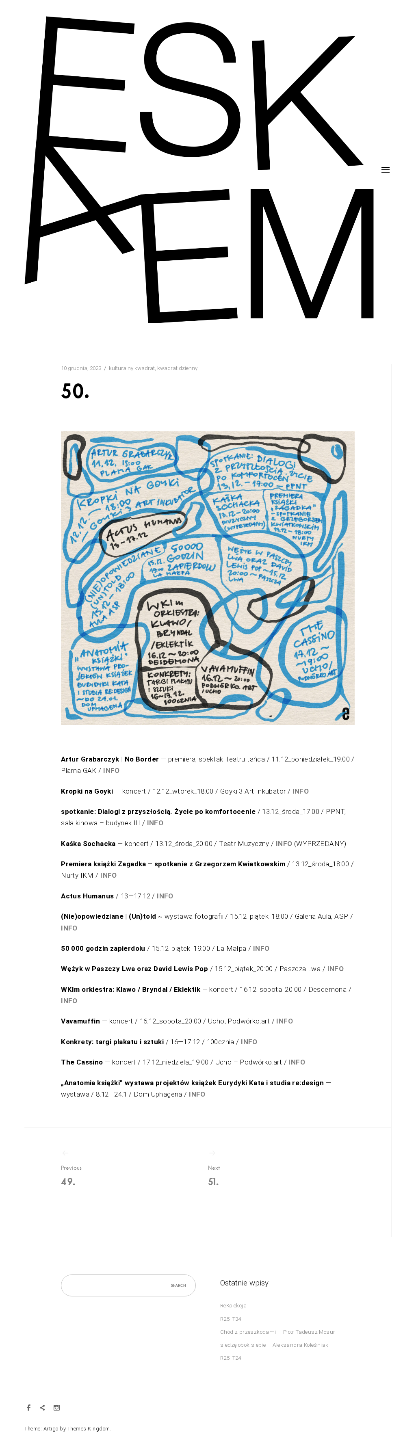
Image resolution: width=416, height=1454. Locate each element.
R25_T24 (230, 1358)
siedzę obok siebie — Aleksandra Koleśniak (274, 1345)
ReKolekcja (233, 1306)
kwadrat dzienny (177, 368)
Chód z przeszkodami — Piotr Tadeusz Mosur (277, 1332)
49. (71, 1176)
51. (214, 1176)
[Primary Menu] (385, 170)
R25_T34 (230, 1319)
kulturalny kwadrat (132, 368)
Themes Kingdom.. (90, 1429)
